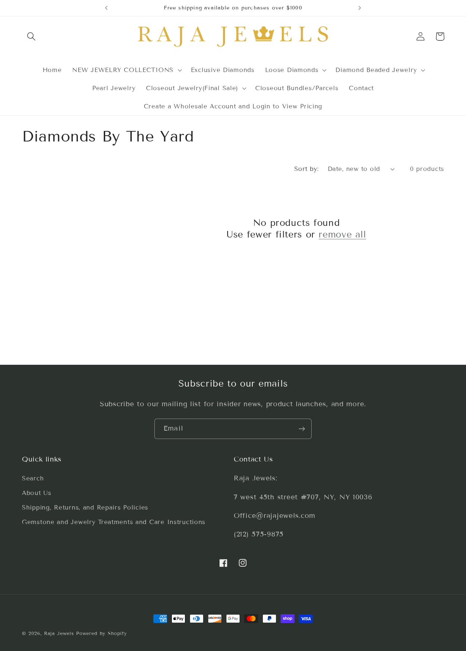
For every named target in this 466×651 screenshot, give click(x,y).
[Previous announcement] (106, 8)
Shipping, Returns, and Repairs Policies (85, 508)
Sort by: (306, 169)
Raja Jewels (59, 633)
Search (33, 479)
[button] (31, 36)
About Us (36, 493)
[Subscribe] (301, 429)
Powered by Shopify (101, 633)
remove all (342, 234)
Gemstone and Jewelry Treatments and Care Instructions (113, 522)
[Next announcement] (360, 8)
